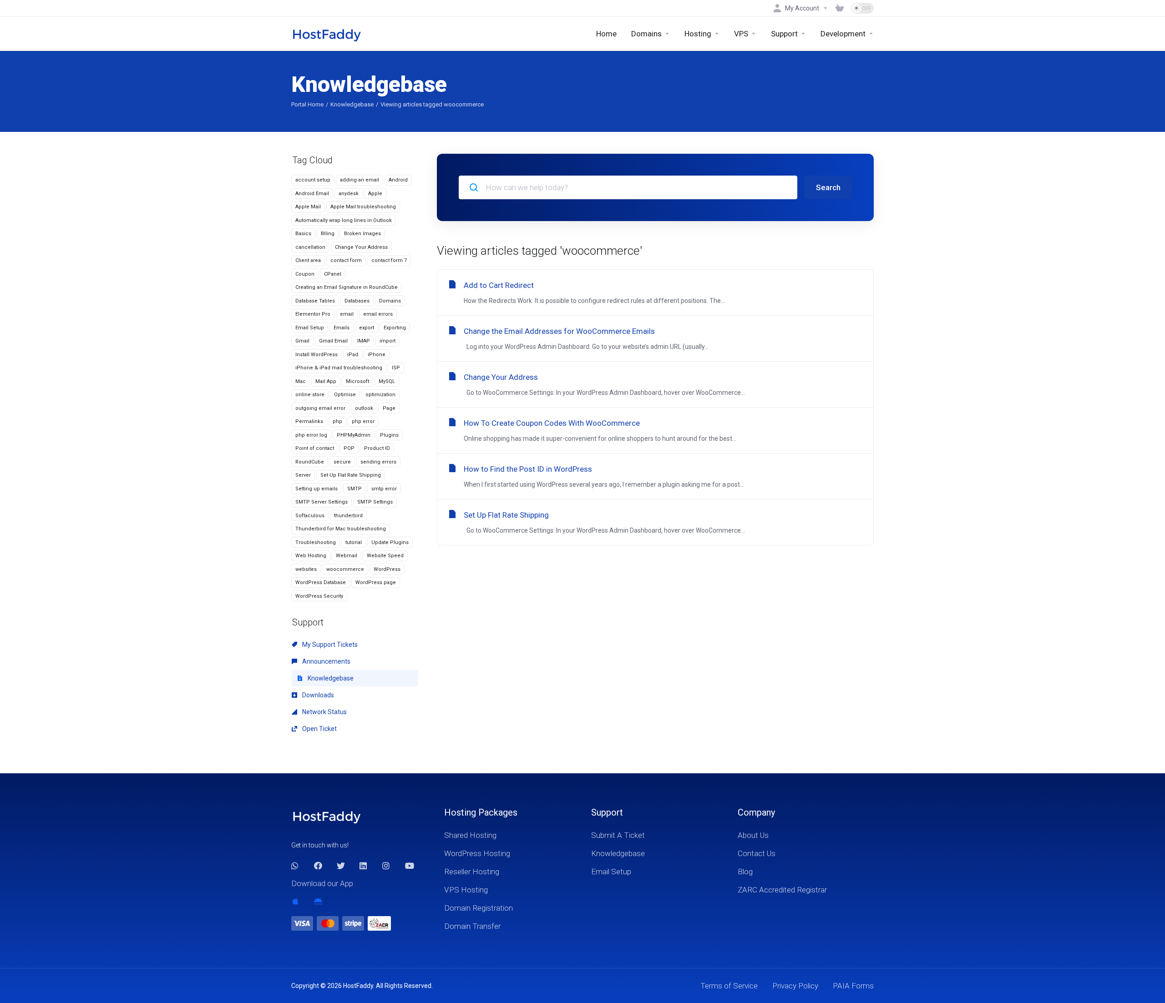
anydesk (349, 194)
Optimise (345, 395)
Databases (357, 301)
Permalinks (309, 421)
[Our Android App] (318, 901)
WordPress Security (319, 596)
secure (342, 462)
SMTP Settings (375, 502)
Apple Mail (308, 207)
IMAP (363, 341)
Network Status (324, 712)
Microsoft (357, 381)
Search (828, 187)
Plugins (389, 435)
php (337, 421)
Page (389, 408)
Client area (308, 260)
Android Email (312, 194)
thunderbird (348, 516)
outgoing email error (320, 408)
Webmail (346, 556)
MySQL (387, 381)
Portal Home (307, 104)
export (366, 328)
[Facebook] (318, 865)
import (387, 341)
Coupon (304, 274)
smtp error (384, 489)
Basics (303, 234)
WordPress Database (320, 582)
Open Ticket (319, 728)
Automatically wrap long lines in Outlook (343, 220)
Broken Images (362, 234)
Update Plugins (390, 542)
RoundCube (309, 462)
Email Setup (309, 328)
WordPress (387, 569)
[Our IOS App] (295, 901)
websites (306, 569)
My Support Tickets (329, 644)
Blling (327, 234)
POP (349, 448)
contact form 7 (389, 260)
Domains (390, 301)
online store (309, 395)
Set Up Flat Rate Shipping (350, 475)
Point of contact (314, 448)
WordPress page (375, 582)
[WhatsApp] (295, 865)
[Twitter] (340, 865)
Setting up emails (316, 489)
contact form (346, 260)
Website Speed (385, 556)
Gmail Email (333, 341)
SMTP (354, 489)
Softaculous (309, 516)
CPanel (332, 274)
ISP (396, 368)
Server (303, 475)
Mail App (325, 381)
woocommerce (345, 569)
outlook (364, 408)
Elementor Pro (312, 314)
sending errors (378, 462)
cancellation (310, 247)
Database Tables (315, 301)
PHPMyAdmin (353, 435)
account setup (312, 180)
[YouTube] (409, 865)
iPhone (376, 355)
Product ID (377, 448)
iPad (352, 355)
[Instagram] (386, 865)
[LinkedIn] (363, 865)
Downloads (317, 695)
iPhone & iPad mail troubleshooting (338, 368)
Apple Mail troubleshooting (363, 207)
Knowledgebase (352, 104)
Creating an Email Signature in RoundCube (346, 287)
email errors (378, 314)
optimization (380, 395)
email (347, 314)
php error (363, 421)
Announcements (325, 661)
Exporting (395, 328)
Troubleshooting (315, 542)
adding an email (359, 180)
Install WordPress (316, 355)
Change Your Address (361, 247)
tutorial (353, 542)
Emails (342, 328)
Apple (375, 194)
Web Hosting (310, 556)
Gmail (302, 341)
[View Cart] (839, 8)
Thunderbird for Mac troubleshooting (340, 529)
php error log (311, 435)
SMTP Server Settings (321, 502)
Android (398, 180)
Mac (300, 381)
